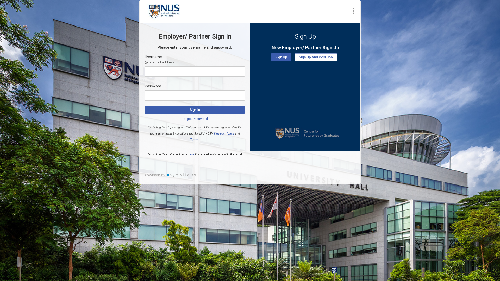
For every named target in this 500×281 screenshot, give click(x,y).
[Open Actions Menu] (353, 11)
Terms (194, 140)
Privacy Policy (224, 133)
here (191, 154)
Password (153, 86)
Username (153, 57)
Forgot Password (195, 119)
